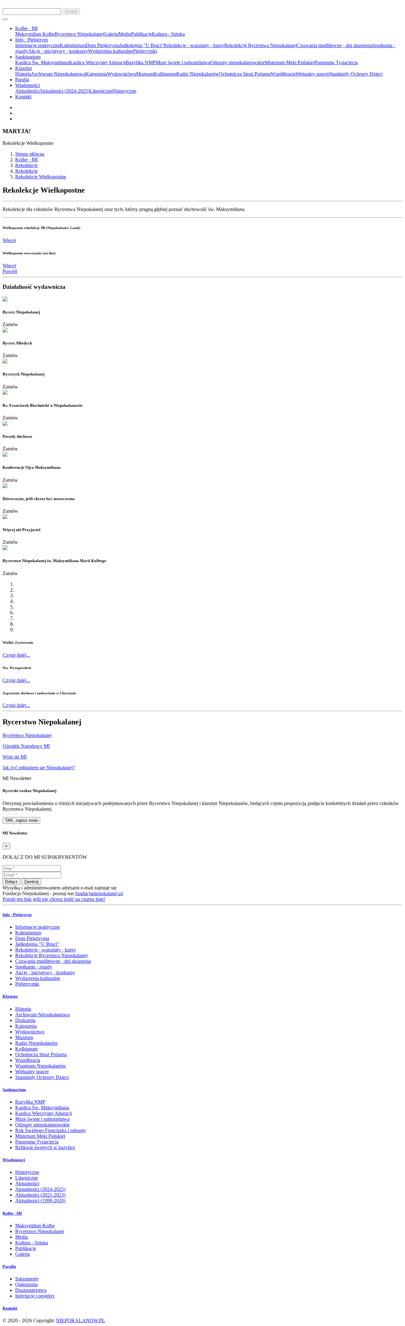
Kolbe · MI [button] (26, 28)
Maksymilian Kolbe (35, 34)
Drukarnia (25, 1020)
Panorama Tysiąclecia (336, 62)
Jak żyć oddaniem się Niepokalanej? (39, 767)
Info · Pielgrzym (17, 914)
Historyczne (124, 91)
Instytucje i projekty (35, 1295)
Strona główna (29, 154)
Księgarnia (96, 74)
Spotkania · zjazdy (33, 967)
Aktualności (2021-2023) (40, 1195)
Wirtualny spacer (312, 74)
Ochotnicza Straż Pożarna (245, 74)
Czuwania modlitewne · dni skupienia (334, 45)
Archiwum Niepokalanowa (58, 74)
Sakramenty (27, 1278)
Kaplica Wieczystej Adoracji (97, 62)
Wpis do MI (15, 756)
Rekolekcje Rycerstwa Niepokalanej (260, 45)
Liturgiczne (101, 91)
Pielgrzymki (145, 51)
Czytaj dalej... (16, 655)
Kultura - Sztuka (168, 34)
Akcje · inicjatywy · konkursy (58, 51)
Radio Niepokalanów (197, 74)
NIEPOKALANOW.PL (80, 1320)
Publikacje (141, 34)
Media (124, 34)
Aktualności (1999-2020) (40, 1200)
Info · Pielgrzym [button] (31, 39)
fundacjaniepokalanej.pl (99, 893)
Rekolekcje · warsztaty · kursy (194, 45)
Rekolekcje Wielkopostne (40, 176)
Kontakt (23, 96)
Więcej (9, 240)
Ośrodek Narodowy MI (26, 746)
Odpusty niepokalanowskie (237, 62)
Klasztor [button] (23, 68)
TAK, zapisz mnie (21, 820)
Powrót (10, 271)
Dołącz (11, 881)
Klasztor (10, 996)
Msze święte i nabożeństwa (183, 62)
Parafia (22, 79)
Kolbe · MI (26, 159)
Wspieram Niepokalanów (40, 1066)
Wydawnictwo (121, 74)
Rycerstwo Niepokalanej (79, 34)
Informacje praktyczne (37, 45)
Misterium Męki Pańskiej (290, 62)
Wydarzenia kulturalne (110, 51)
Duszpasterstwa (31, 1290)
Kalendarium (73, 45)
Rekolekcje (26, 165)
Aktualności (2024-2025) (64, 91)
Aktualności (27, 91)
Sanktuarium (14, 1089)
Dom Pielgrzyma (103, 45)
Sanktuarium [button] (27, 56)
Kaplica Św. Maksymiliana (42, 62)
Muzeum (145, 74)
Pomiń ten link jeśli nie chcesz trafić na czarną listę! (54, 899)
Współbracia (283, 74)
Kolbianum (165, 74)
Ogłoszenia (26, 1284)
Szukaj (71, 11)
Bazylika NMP (141, 62)
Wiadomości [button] (27, 85)
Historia (23, 74)
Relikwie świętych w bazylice (45, 1147)
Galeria (111, 34)
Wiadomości (14, 1159)
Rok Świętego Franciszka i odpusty (50, 1130)
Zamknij (31, 881)
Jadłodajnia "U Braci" (142, 45)
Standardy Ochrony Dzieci (356, 74)
